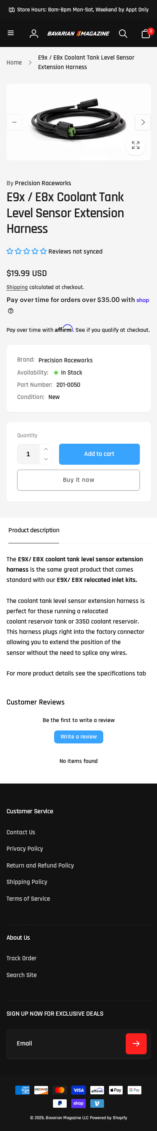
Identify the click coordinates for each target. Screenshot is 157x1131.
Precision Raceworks (38, 183)
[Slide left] (14, 122)
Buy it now (79, 480)
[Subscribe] (136, 1043)
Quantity (27, 436)
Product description (33, 530)
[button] (11, 33)
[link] (78, 10)
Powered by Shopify (108, 1118)
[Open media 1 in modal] (78, 122)
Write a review (79, 737)
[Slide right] (143, 122)
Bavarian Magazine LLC (67, 1118)
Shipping (17, 287)
